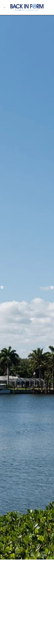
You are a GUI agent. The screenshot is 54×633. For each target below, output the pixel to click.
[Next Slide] (52, 287)
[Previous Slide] (2, 287)
